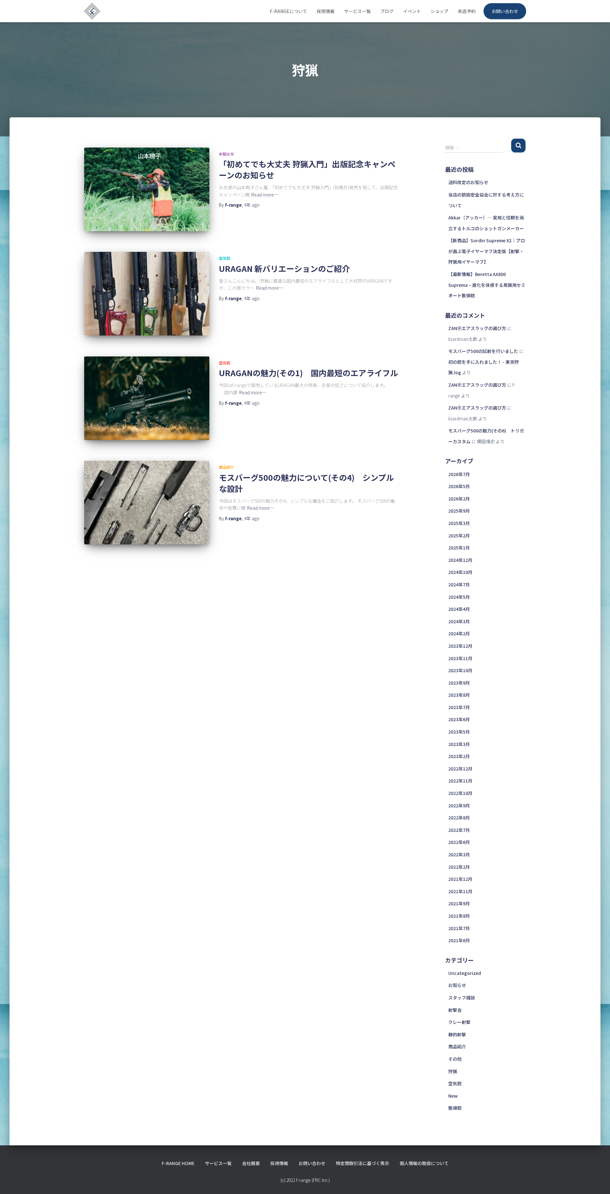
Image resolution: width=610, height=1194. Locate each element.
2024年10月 (460, 572)
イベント (412, 11)
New (453, 1096)
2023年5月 (459, 731)
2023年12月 (460, 646)
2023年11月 (460, 658)
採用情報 (326, 11)
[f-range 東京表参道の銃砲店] (92, 11)
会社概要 (251, 1163)
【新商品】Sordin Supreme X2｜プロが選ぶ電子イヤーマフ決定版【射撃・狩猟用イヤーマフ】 (486, 251)
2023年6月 (459, 719)
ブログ (387, 11)
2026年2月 (459, 498)
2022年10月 (460, 793)
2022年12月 (460, 768)
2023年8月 (459, 695)
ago (252, 205)
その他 (455, 1059)
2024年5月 (459, 597)
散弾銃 (455, 1108)
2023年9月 (459, 683)
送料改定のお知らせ (468, 182)
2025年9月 (459, 510)
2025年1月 (459, 547)
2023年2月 (459, 756)
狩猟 (452, 1071)
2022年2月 (459, 867)
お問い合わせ (504, 11)
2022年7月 (459, 830)
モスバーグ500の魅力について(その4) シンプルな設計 (306, 483)
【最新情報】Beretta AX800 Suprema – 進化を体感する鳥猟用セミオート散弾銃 (486, 285)
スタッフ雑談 (461, 997)
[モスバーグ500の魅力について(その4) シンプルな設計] (146, 502)
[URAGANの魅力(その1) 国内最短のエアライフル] (146, 398)
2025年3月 (459, 523)
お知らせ (226, 153)
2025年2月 (459, 535)
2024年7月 (459, 584)
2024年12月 (460, 560)
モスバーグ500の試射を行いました (483, 351)
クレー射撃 (459, 1022)
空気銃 (224, 258)
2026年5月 (459, 486)
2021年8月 (459, 916)
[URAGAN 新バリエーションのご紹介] (146, 293)
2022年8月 (459, 817)
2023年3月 (459, 744)
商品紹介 (226, 467)
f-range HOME (178, 1163)
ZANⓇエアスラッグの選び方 (477, 328)
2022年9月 (459, 805)
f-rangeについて (288, 11)
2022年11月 (460, 780)
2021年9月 (459, 903)
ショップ (439, 11)
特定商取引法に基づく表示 (362, 1163)
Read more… (264, 194)
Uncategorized (464, 973)
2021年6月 (459, 940)
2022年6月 (459, 842)
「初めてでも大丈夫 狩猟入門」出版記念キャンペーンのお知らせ (307, 169)
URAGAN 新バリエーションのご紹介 (284, 268)
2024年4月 (459, 609)
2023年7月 (459, 707)
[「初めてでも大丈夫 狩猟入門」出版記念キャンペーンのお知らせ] (146, 189)
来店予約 (467, 11)
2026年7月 (459, 474)
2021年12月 (460, 879)
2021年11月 (460, 891)
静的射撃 (457, 1034)
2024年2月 (459, 633)
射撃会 (455, 1010)
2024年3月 (459, 621)
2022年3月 (459, 854)
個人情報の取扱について (424, 1163)
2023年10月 (460, 670)
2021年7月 (459, 928)
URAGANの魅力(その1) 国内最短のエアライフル (308, 372)
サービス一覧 (357, 11)
